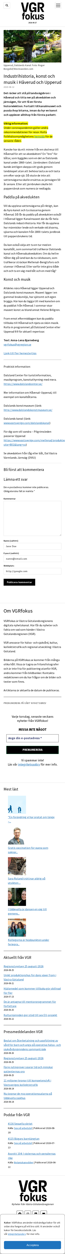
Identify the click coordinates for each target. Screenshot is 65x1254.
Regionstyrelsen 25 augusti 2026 (24, 966)
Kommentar (10, 498)
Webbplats (9, 565)
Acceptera (33, 1245)
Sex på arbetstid (23, 1128)
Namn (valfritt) (11, 540)
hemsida (39, 136)
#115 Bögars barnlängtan (23, 1138)
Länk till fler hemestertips (20, 353)
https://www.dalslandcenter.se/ (23, 384)
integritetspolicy (17, 1234)
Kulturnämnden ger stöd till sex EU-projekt (30, 1015)
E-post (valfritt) (11, 553)
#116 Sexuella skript (20, 1123)
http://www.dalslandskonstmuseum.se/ (28, 410)
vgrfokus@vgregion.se (17, 344)
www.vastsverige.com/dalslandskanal (26, 423)
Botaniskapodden (23, 1162)
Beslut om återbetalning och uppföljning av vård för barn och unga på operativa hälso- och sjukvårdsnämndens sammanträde (32, 1045)
